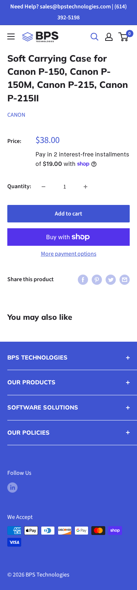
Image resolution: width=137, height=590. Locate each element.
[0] (123, 36)
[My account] (109, 37)
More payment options (68, 254)
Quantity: (19, 186)
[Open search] (95, 37)
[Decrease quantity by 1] (43, 186)
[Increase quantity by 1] (85, 186)
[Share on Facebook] (83, 279)
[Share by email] (124, 279)
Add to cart (68, 214)
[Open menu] (11, 36)
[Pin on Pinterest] (97, 279)
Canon (16, 115)
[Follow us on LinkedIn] (12, 487)
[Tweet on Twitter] (111, 279)
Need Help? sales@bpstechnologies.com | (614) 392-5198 (68, 12)
